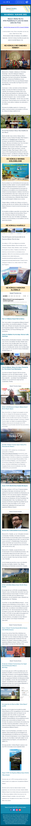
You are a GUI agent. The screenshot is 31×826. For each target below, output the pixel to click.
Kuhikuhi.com (13, 139)
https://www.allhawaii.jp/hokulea (10, 453)
